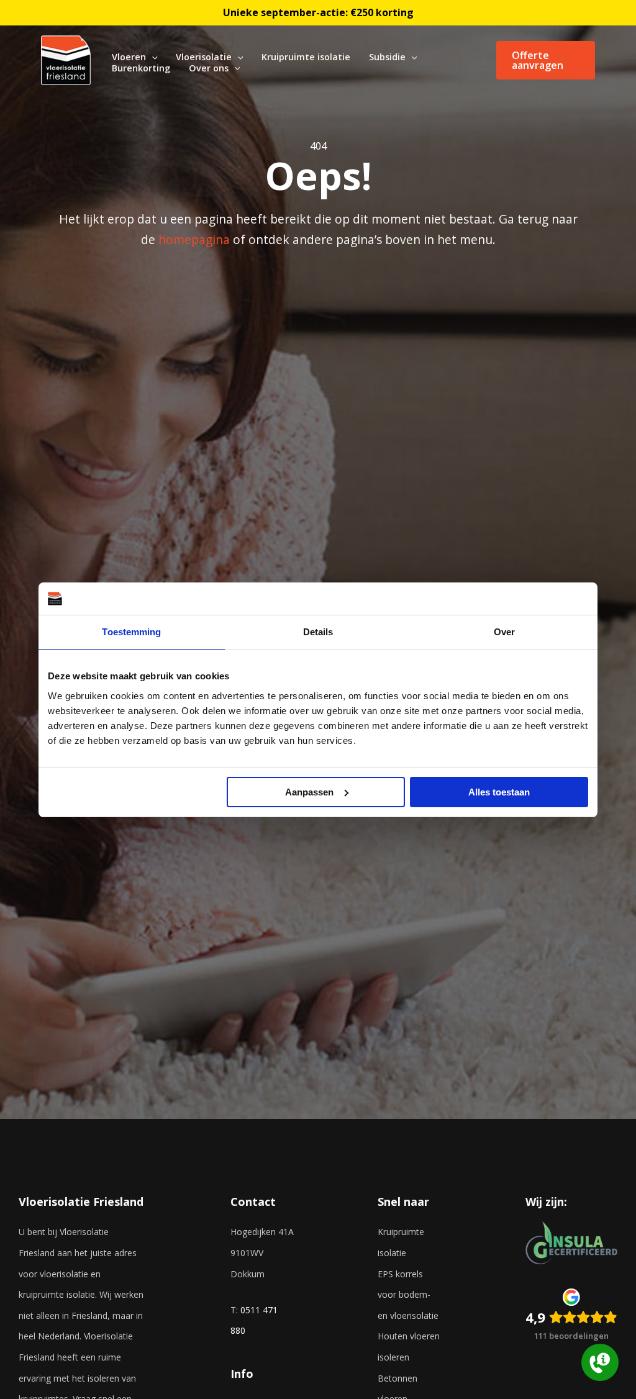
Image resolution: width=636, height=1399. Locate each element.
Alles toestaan (499, 792)
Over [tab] (504, 632)
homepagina (194, 239)
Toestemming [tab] (131, 632)
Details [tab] (318, 632)
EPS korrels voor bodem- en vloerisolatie (408, 1294)
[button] (152, 57)
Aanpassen (309, 792)
